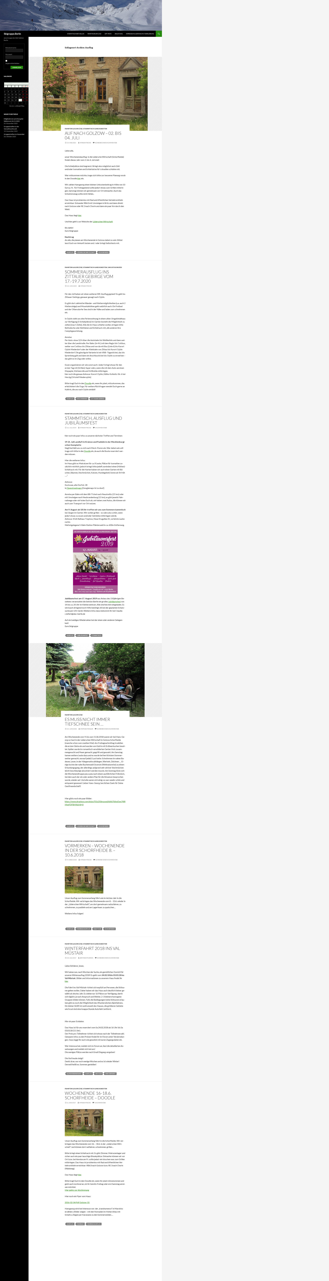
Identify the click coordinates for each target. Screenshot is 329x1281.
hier (79, 178)
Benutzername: (11, 48)
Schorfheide (104, 252)
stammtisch (96, 635)
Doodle (88, 383)
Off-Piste (108, 34)
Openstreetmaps (74, 488)
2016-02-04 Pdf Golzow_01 (77, 1202)
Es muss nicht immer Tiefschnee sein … (87, 721)
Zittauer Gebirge (97, 398)
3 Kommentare (101, 428)
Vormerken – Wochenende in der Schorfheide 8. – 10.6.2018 (95, 850)
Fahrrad (80, 1224)
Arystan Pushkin (86, 958)
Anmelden (16, 67)
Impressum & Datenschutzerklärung (140, 34)
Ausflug (70, 252)
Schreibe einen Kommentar (106, 143)
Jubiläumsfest (114, 601)
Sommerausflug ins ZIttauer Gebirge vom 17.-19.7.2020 (89, 276)
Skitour (98, 1073)
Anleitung (119, 34)
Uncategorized (115, 267)
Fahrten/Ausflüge (94, 34)
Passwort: (9, 54)
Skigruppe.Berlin (12, 33)
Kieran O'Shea (20, 106)
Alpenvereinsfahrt (74, 1073)
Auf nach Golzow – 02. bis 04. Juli (93, 135)
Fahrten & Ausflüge (74, 129)
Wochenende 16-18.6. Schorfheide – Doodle (90, 1095)
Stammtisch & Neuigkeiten (95, 129)
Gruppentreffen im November (14, 134)
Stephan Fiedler (86, 729)
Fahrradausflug (83, 929)
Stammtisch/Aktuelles (75, 34)
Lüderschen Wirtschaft (103, 221)
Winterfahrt (110, 1073)
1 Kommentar (100, 1103)
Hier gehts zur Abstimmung (77, 1190)
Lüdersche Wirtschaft (86, 252)
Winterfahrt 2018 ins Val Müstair (92, 950)
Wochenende (82, 398)
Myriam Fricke (85, 143)
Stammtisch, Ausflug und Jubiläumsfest (93, 420)
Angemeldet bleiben (12, 63)
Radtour (97, 929)
